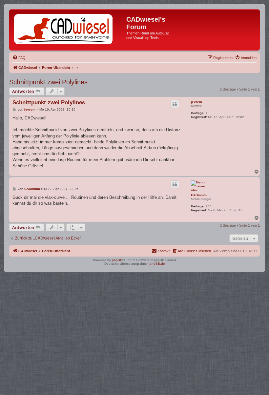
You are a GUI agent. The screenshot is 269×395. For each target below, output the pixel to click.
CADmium (199, 195)
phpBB (117, 260)
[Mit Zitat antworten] (175, 104)
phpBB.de (157, 263)
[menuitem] (19, 58)
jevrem (196, 102)
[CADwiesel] (68, 30)
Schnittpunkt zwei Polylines (48, 82)
